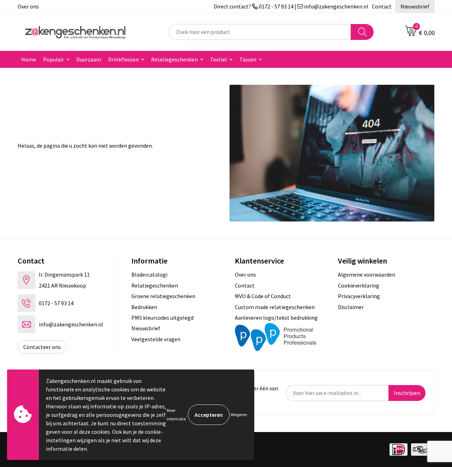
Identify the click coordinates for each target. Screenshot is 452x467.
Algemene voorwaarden (366, 274)
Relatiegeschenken (174, 59)
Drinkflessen (123, 59)
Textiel (218, 59)
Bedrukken (144, 307)
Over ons (28, 6)
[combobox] (259, 32)
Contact (382, 6)
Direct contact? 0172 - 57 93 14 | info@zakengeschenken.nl (291, 6)
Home (28, 59)
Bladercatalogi (149, 274)
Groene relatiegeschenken (163, 296)
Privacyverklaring (359, 296)
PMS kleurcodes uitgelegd (162, 317)
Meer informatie (176, 414)
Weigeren (239, 414)
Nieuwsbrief (414, 6)
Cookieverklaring (358, 285)
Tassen (247, 59)
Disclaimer (351, 307)
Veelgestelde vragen (155, 339)
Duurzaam (88, 59)
